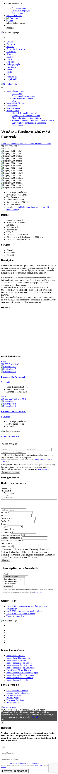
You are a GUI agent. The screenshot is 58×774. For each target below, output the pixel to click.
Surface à (5, 521)
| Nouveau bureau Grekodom (24, 611)
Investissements (13, 108)
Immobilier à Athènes (15, 655)
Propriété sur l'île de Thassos (18, 670)
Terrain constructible (18, 557)
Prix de (4, 512)
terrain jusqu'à (7, 546)
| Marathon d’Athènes (20, 613)
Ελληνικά (10, 44)
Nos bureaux (17, 13)
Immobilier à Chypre (15, 103)
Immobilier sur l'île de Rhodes (19, 665)
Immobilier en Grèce (15, 91)
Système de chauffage (10, 552)
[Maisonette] (11, 498)
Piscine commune (39, 552)
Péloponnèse (12, 143)
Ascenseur (8, 549)
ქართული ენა (13, 64)
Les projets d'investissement (18, 693)
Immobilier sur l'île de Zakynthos (20, 668)
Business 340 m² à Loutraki (13, 377)
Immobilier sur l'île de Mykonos (20, 675)
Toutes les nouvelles (15, 616)
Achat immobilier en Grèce (23, 96)
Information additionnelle (22, 98)
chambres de (6, 529)
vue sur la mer (22, 549)
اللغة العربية (11, 79)
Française (10, 62)
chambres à (6, 532)
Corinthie (22, 143)
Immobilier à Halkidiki (16, 660)
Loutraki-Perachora (35, 143)
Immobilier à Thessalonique (18, 658)
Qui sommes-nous (19, 8)
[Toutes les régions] (14, 577)
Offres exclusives (13, 695)
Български (11, 51)
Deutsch (9, 57)
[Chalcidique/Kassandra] (14, 579)
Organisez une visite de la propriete (16, 457)
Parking (34, 549)
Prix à (3, 515)
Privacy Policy (39, 459)
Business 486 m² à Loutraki (13, 411)
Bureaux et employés (21, 11)
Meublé (44, 549)
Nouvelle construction (10, 555)
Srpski (9, 72)
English (9, 42)
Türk (8, 74)
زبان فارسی (11, 67)
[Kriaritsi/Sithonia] (14, 584)
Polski (9, 69)
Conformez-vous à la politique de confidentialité (22, 763)
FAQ (14, 101)
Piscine (26, 552)
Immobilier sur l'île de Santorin (19, 677)
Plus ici (35, 717)
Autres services (12, 110)
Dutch (9, 59)
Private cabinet (12, 703)
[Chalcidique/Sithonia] (14, 581)
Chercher (5, 560)
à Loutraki (5, 382)
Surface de (5, 518)
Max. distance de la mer (11, 540)
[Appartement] (11, 493)
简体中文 (10, 54)
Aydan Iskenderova (10, 436)
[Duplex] (11, 495)
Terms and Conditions (15, 700)
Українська (11, 77)
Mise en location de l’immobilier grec (28, 118)
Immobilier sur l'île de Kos (17, 680)
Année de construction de (12, 535)
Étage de (4, 524)
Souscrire (8, 587)
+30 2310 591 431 (14, 15)
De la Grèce (17, 93)
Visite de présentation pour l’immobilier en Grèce (33, 120)
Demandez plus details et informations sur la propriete (27, 455)
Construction (11, 106)
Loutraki (47, 143)
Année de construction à (11, 538)
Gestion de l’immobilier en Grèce (26, 115)
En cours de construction (33, 555)
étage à (4, 526)
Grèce (4, 143)
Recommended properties (17, 690)
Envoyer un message (10, 472)
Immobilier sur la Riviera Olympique (22, 672)
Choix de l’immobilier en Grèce (25, 113)
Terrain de (5, 543)
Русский (10, 46)
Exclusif (33, 557)
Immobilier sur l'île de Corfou (19, 663)
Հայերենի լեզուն (15, 49)
